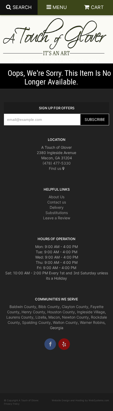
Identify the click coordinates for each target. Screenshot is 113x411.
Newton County (75, 317)
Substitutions (56, 212)
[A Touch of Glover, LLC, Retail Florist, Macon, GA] (12, 365)
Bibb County (49, 306)
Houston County (61, 312)
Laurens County (19, 317)
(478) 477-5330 (57, 163)
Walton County (65, 322)
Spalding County (36, 322)
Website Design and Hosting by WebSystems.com (80, 400)
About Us (56, 197)
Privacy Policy (11, 403)
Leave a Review (56, 218)
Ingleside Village (91, 312)
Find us (55, 168)
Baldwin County (22, 306)
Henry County (33, 312)
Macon (54, 317)
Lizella (40, 317)
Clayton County (75, 306)
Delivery (57, 207)
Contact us (56, 202)
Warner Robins (92, 322)
